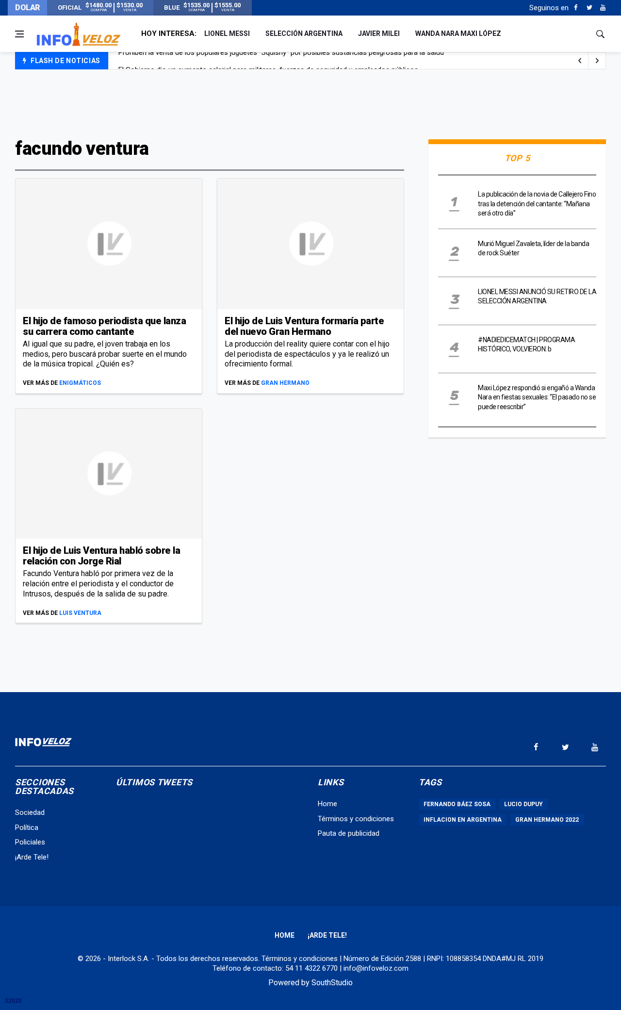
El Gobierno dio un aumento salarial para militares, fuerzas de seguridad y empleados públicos (268, 61)
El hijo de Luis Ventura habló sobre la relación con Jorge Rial (101, 556)
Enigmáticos (80, 383)
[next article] (579, 60)
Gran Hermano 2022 (547, 819)
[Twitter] (589, 8)
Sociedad (30, 812)
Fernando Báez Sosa (457, 804)
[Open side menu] (19, 34)
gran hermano (285, 383)
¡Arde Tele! (32, 857)
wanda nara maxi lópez (458, 33)
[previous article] (597, 60)
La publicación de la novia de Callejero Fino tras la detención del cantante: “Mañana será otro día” (537, 203)
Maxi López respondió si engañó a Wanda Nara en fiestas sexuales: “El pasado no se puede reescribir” (537, 397)
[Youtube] (603, 8)
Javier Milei (379, 33)
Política (26, 827)
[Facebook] (575, 8)
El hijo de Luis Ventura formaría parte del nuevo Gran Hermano (304, 326)
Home (327, 803)
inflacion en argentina (463, 819)
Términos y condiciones (356, 818)
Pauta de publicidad (348, 833)
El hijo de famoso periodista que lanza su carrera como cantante (104, 326)
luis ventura (80, 613)
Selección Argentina (304, 33)
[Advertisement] (310, 103)
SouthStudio (332, 982)
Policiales (30, 842)
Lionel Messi (227, 33)
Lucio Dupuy (523, 804)
